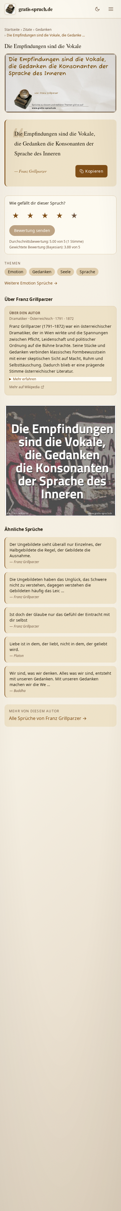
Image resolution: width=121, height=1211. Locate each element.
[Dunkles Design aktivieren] (97, 9)
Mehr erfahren (24, 379)
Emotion (15, 271)
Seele (65, 271)
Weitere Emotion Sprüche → (31, 283)
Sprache (87, 271)
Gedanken (43, 29)
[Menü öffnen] (110, 9)
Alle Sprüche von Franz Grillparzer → (48, 718)
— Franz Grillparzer (30, 171)
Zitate (27, 29)
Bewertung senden (32, 230)
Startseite (12, 29)
